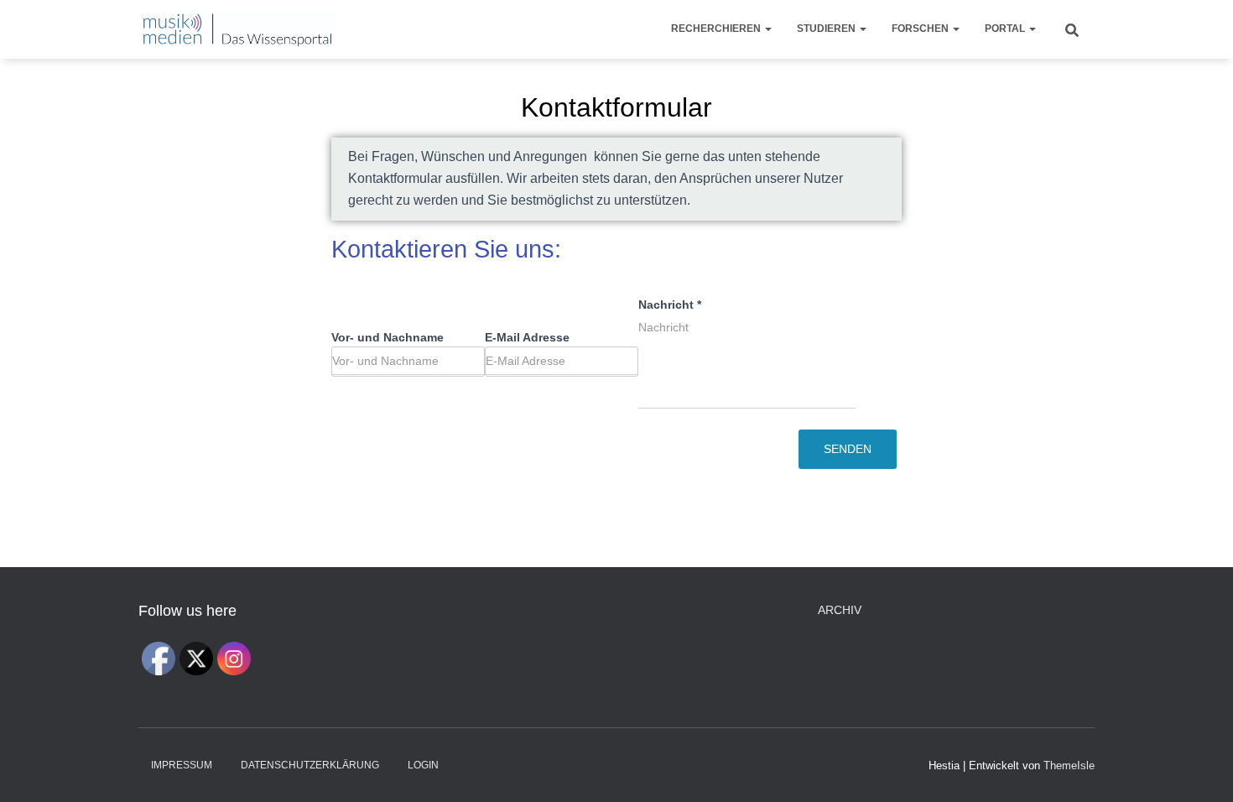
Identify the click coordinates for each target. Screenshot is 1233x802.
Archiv (839, 610)
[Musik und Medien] (237, 29)
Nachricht (669, 304)
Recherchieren (717, 28)
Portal (1006, 28)
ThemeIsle (1069, 765)
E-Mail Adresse (527, 337)
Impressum (181, 765)
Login (423, 765)
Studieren (827, 28)
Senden (847, 449)
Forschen (921, 28)
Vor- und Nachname (387, 337)
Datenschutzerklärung (310, 765)
